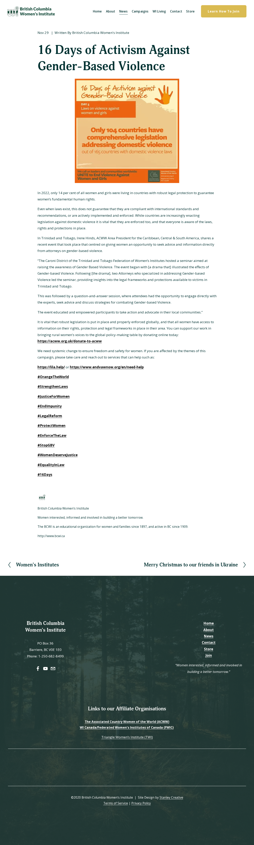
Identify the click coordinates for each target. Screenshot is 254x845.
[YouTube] (45, 668)
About (110, 11)
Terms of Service (115, 803)
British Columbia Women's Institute (100, 32)
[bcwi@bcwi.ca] (53, 668)
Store (190, 11)
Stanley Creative (171, 797)
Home (97, 11)
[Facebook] (38, 668)
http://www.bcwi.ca (51, 536)
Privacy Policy (141, 803)
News (123, 11)
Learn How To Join (224, 11)
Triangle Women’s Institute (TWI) (127, 737)
